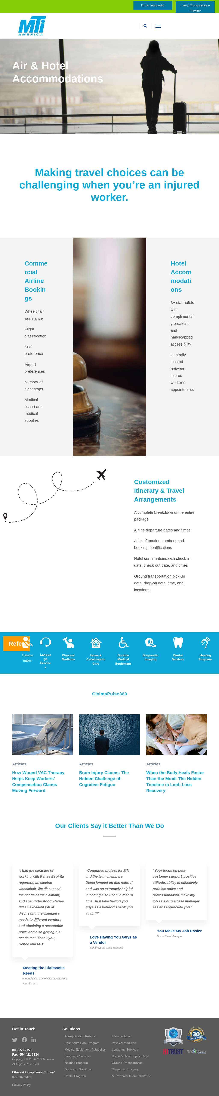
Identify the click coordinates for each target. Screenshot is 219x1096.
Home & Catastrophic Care (95, 659)
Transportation (27, 658)
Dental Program (75, 1076)
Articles (19, 764)
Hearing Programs (205, 657)
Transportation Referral (80, 1036)
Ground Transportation (127, 1062)
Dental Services (178, 657)
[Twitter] (14, 1039)
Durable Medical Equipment (123, 659)
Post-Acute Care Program (82, 1043)
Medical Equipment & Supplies (85, 1049)
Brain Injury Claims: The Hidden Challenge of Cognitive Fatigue (104, 778)
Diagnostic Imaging (150, 657)
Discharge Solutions (78, 1069)
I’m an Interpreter (153, 5)
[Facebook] (24, 1039)
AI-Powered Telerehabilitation (131, 1076)
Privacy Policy (21, 1085)
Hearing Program (76, 1062)
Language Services (45, 661)
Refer (16, 643)
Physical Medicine (68, 657)
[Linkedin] (34, 1039)
